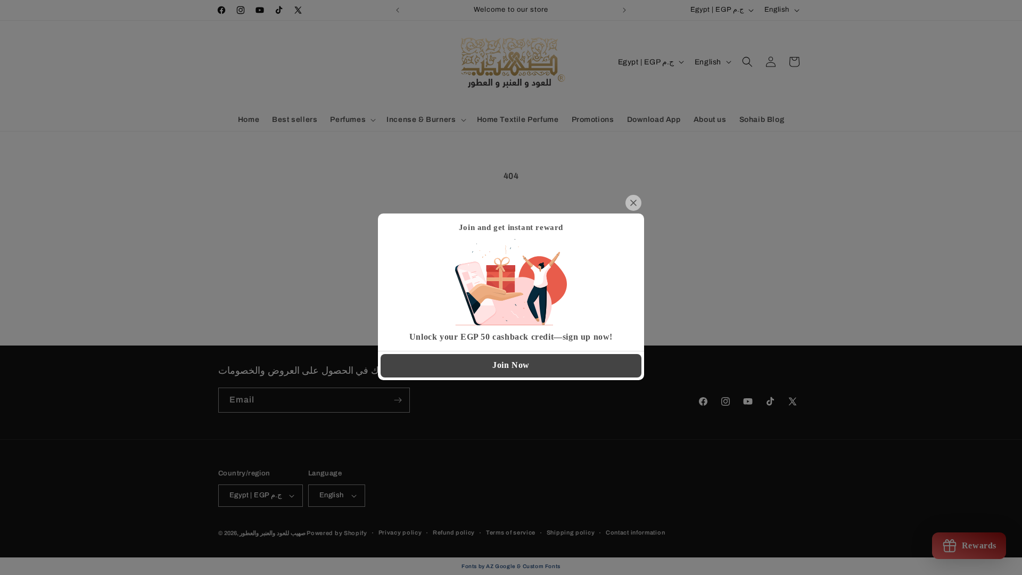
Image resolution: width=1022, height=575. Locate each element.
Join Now (511, 364)
